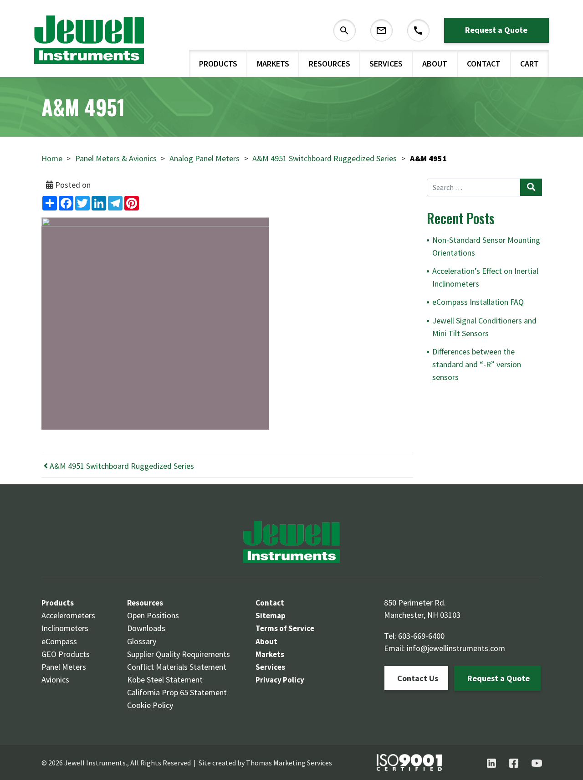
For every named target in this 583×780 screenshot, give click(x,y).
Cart (529, 63)
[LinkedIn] (491, 763)
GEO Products (65, 654)
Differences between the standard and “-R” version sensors (476, 364)
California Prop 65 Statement (177, 692)
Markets (273, 63)
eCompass (59, 641)
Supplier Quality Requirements (178, 654)
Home (51, 158)
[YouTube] (537, 763)
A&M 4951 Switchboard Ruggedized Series (324, 158)
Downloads (146, 628)
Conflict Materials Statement (176, 667)
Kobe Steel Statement (165, 679)
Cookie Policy (150, 705)
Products (218, 63)
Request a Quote (496, 30)
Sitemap (271, 616)
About (434, 63)
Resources (329, 63)
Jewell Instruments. (95, 762)
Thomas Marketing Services (289, 762)
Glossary (141, 641)
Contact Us (417, 678)
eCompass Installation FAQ (478, 302)
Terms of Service (285, 628)
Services (386, 63)
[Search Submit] (531, 187)
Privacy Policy (280, 680)
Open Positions (153, 615)
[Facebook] (513, 763)
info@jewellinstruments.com (456, 648)
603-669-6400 (421, 636)
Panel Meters (63, 667)
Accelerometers (68, 615)
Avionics (55, 679)
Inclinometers (64, 628)
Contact (484, 63)
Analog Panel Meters (204, 158)
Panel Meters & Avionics (116, 158)
